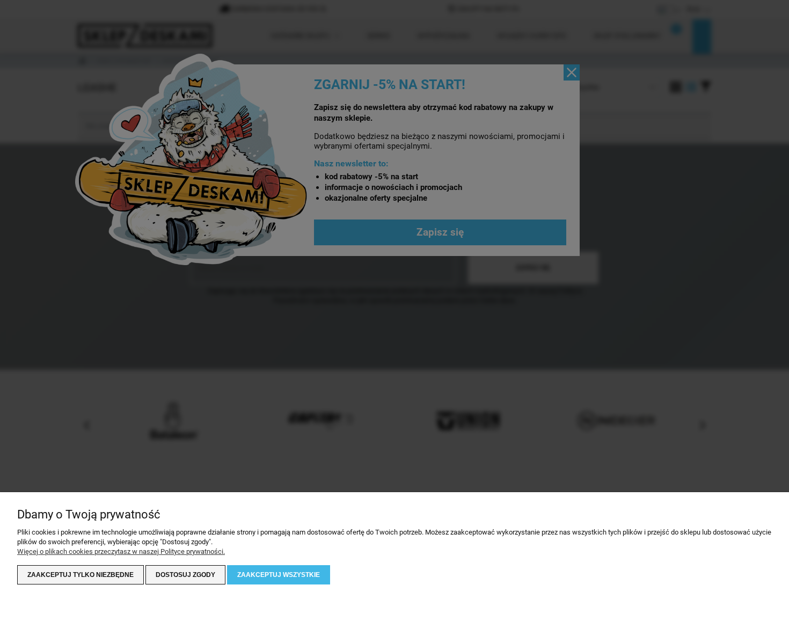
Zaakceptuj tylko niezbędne (80, 575)
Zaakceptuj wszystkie (278, 575)
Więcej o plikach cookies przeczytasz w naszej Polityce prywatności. (121, 551)
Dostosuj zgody (185, 575)
